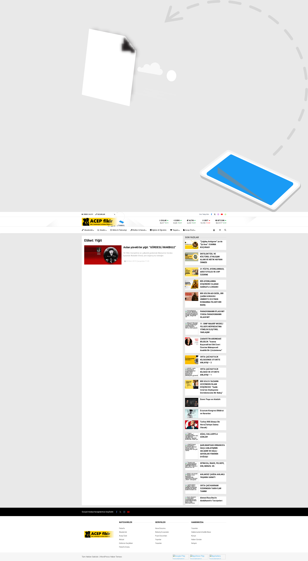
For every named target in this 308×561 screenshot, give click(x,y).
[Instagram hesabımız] (218, 214)
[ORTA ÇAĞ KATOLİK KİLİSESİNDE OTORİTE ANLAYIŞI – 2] (191, 364)
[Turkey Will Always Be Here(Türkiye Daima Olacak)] (191, 429)
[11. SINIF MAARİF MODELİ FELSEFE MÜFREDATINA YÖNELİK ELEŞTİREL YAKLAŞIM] (191, 334)
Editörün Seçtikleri (126, 543)
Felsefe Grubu (124, 547)
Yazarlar (158, 543)
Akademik (88, 230)
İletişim (194, 543)
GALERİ (88, 214)
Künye (193, 536)
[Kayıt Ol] (214, 230)
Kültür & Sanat (139, 230)
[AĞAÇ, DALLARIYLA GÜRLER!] (191, 441)
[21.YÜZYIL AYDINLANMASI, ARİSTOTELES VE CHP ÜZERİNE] (191, 276)
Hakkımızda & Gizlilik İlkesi (201, 532)
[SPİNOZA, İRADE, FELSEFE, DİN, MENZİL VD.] (191, 470)
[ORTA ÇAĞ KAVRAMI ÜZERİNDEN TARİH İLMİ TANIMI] (191, 493)
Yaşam (175, 230)
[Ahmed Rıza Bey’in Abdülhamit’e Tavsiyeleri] (191, 505)
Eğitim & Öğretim (159, 230)
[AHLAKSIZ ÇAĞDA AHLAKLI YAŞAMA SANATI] (191, 481)
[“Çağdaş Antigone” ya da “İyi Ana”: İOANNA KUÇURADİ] (191, 248)
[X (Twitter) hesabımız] (215, 214)
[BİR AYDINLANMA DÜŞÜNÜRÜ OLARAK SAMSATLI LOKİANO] (191, 288)
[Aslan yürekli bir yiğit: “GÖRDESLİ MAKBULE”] (103, 264)
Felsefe (122, 528)
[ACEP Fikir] (100, 225)
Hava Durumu (160, 528)
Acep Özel (189, 230)
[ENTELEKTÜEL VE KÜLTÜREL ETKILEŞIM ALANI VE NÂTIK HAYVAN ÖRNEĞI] (191, 261)
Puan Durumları (161, 536)
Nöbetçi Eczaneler (162, 532)
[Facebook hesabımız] (211, 214)
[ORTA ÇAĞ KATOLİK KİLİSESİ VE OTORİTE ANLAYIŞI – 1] (191, 377)
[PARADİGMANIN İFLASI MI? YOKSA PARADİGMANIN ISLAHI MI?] (191, 319)
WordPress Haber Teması (111, 557)
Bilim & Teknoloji (120, 230)
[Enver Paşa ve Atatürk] (191, 406)
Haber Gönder (196, 539)
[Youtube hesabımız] (222, 214)
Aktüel (121, 539)
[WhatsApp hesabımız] (225, 214)
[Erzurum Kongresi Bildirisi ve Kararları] (191, 417)
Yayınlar (158, 539)
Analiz (102, 230)
